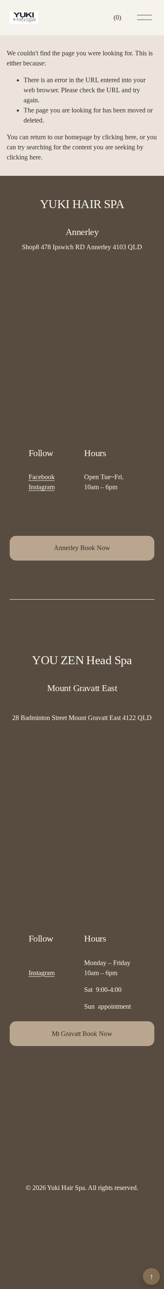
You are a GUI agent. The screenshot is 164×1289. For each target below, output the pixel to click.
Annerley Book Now (82, 547)
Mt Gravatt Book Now (82, 1033)
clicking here (119, 137)
